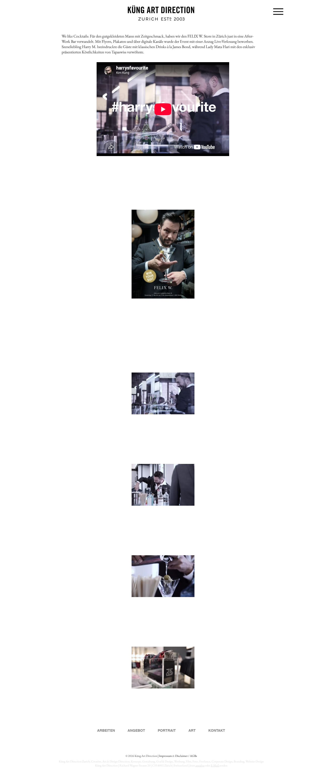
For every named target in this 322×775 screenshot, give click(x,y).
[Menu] (278, 12)
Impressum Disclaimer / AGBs (178, 756)
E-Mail (215, 765)
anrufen (200, 765)
